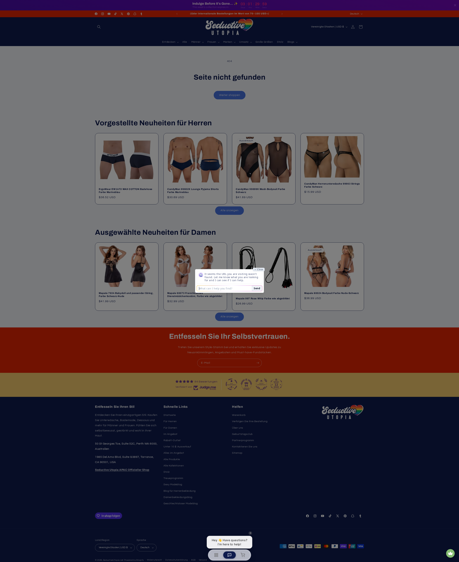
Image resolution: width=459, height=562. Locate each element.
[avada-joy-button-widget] (450, 553)
